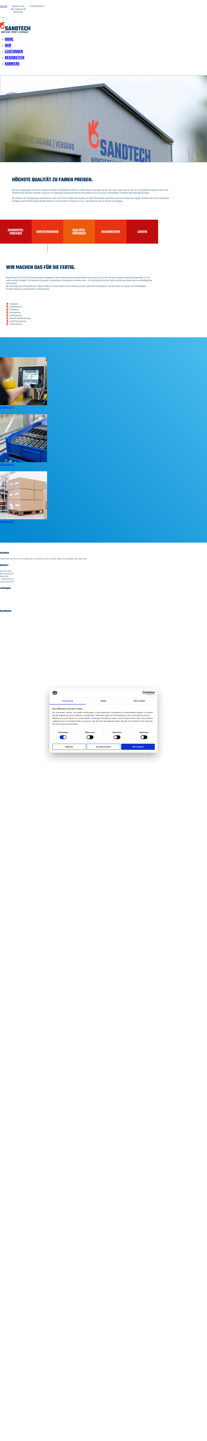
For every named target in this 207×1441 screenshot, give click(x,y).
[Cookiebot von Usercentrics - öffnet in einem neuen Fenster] (144, 693)
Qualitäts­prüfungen (79, 232)
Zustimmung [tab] (67, 701)
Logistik (142, 231)
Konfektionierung (47, 231)
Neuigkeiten (14, 58)
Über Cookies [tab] (139, 701)
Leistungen (14, 52)
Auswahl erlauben (103, 747)
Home (9, 39)
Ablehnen (69, 747)
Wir (8, 45)
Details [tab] (103, 701)
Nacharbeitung (110, 231)
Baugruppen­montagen (16, 232)
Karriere (12, 64)
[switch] (90, 737)
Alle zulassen (138, 747)
